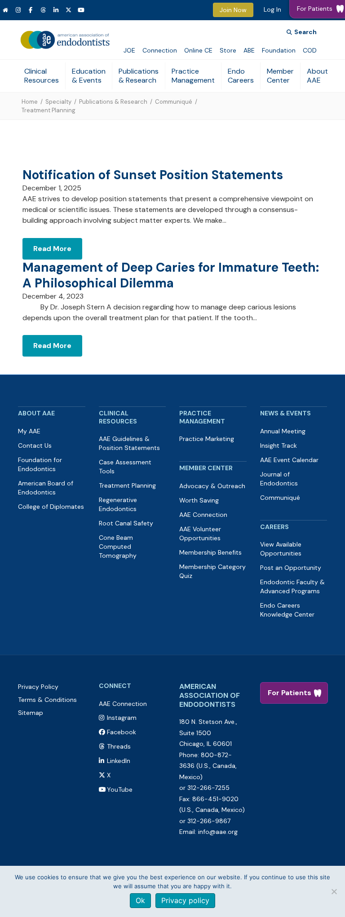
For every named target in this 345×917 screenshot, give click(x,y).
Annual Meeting (282, 431)
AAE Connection (203, 515)
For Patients (289, 692)
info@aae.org (218, 832)
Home (30, 102)
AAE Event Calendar (289, 460)
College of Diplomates (51, 507)
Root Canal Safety (126, 523)
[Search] (301, 32)
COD (310, 50)
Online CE (198, 50)
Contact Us (35, 445)
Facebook (121, 732)
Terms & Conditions (47, 700)
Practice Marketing (206, 439)
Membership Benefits (210, 552)
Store (228, 50)
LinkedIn (118, 761)
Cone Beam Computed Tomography (118, 546)
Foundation (279, 50)
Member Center (280, 75)
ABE (249, 50)
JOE (129, 50)
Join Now (233, 10)
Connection (159, 50)
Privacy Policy (38, 687)
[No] (333, 891)
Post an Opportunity (290, 568)
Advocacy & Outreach (212, 486)
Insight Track (278, 445)
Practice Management (193, 75)
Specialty (58, 102)
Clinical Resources (41, 75)
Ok (140, 900)
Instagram (122, 718)
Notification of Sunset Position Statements (152, 175)
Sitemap (30, 713)
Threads (119, 746)
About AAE (317, 75)
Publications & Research (139, 75)
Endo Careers (241, 75)
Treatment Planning (127, 485)
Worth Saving (199, 500)
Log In (272, 9)
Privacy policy (185, 900)
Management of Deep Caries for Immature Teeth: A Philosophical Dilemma (170, 275)
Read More (52, 248)
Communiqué (173, 102)
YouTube (120, 789)
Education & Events (89, 75)
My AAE (29, 431)
